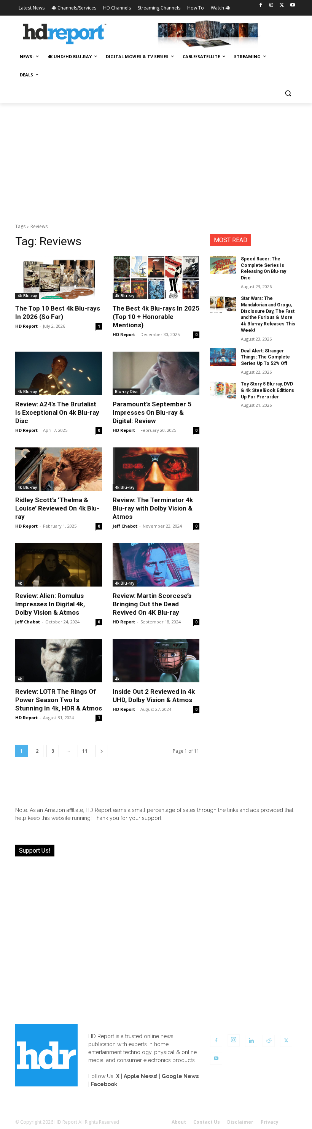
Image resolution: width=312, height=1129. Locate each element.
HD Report (26, 326)
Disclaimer (240, 1122)
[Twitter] (281, 5)
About (179, 1122)
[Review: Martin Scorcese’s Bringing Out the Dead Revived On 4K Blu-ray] (156, 565)
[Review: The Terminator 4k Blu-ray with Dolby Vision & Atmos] (156, 469)
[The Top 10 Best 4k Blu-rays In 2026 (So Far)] (58, 277)
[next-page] (101, 751)
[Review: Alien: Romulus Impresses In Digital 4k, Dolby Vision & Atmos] (58, 565)
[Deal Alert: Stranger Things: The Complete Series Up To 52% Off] (223, 357)
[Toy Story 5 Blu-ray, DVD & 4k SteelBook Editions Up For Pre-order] (223, 390)
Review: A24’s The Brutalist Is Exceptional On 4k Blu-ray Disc (57, 412)
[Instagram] (271, 5)
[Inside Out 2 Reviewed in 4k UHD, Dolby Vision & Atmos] (156, 660)
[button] (288, 93)
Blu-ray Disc (126, 391)
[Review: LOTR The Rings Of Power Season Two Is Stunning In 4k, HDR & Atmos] (58, 660)
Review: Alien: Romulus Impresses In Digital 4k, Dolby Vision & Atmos (50, 604)
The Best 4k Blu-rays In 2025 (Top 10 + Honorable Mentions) (156, 316)
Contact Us (206, 1122)
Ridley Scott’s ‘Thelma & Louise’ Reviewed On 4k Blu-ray (57, 508)
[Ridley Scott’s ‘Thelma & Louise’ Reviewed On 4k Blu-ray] (58, 469)
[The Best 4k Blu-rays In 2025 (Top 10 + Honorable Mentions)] (156, 277)
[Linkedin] (251, 1041)
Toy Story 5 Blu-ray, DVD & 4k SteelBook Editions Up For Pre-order (267, 390)
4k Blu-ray (27, 295)
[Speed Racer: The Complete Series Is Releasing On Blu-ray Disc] (223, 265)
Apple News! (141, 1076)
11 (85, 751)
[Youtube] (292, 5)
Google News (180, 1076)
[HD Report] (64, 34)
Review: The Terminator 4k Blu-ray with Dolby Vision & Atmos (153, 508)
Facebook (104, 1084)
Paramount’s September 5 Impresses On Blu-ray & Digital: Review (152, 412)
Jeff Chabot (125, 526)
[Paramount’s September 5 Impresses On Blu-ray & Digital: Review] (156, 373)
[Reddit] (269, 1041)
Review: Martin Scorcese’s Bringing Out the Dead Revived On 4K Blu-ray (152, 604)
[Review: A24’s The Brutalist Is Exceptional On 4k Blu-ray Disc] (58, 373)
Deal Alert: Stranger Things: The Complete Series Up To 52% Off (265, 357)
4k (20, 583)
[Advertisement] (156, 160)
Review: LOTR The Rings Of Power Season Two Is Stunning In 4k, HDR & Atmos (58, 700)
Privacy (270, 1122)
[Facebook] (260, 5)
